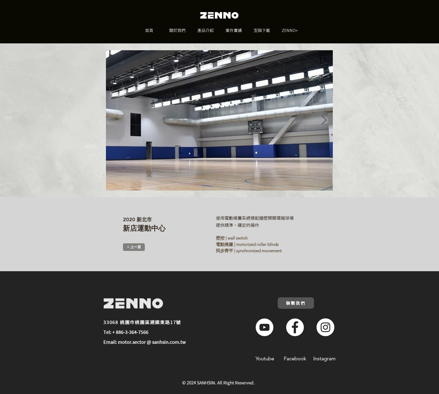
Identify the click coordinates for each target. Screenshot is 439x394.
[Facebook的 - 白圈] (295, 327)
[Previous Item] (115, 120)
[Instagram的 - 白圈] (325, 327)
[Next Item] (324, 120)
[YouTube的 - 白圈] (264, 327)
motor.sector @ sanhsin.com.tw (152, 342)
